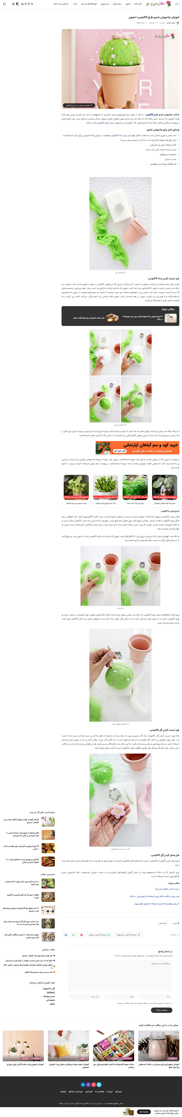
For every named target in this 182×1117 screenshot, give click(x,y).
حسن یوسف (49, 996)
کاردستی (162, 23)
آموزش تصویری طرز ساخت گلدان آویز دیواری (25, 1064)
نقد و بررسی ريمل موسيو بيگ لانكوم (38, 972)
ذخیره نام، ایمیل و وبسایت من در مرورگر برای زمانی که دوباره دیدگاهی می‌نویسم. (143, 1003)
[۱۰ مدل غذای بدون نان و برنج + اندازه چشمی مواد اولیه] (48, 884)
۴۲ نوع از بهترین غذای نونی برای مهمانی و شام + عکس (21, 848)
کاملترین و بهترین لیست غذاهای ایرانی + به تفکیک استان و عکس (22, 861)
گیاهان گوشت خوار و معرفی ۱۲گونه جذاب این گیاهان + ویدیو (21, 821)
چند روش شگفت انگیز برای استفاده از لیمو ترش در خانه (154, 896)
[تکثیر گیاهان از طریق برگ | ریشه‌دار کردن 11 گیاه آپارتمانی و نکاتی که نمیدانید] (48, 835)
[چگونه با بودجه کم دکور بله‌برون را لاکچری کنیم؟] (48, 897)
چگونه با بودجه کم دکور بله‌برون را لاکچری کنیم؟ (23, 896)
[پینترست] (29, 4)
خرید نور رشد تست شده (135, 503)
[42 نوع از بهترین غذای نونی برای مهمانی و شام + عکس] (48, 848)
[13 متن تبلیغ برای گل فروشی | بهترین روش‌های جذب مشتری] (48, 910)
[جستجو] (4, 4)
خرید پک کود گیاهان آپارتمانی (164, 503)
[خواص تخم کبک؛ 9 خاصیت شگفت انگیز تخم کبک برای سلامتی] (48, 937)
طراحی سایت (74, 1103)
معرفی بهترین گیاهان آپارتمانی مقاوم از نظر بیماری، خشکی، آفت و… (27, 966)
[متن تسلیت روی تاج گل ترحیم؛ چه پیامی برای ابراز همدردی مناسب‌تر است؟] (48, 923)
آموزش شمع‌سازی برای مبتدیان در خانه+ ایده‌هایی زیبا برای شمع (158, 1066)
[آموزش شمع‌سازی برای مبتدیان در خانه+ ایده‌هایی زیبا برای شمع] (158, 1045)
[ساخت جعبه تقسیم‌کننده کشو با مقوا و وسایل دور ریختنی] (113, 1045)
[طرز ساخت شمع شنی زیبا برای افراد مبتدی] (91, 318)
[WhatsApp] (73, 935)
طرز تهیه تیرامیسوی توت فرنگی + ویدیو (37, 955)
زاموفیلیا (51, 992)
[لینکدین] (22, 4)
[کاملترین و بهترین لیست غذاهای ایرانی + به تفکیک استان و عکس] (48, 861)
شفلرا (52, 1004)
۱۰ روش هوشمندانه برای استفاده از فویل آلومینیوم (157, 904)
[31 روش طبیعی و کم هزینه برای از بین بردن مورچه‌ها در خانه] (149, 318)
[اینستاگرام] (26, 4)
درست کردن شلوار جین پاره (167, 889)
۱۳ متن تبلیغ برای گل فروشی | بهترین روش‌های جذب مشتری (21, 910)
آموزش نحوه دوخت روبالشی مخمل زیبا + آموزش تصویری (69, 1066)
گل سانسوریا (49, 989)
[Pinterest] (81, 935)
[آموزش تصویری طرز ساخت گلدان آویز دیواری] (23, 1045)
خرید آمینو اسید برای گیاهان (76, 503)
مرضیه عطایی (171, 23)
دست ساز (162, 923)
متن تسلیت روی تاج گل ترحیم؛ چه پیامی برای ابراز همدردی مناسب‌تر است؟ (21, 923)
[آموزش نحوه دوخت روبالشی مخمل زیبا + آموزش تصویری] (68, 1045)
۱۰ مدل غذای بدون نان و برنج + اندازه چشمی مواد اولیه (22, 883)
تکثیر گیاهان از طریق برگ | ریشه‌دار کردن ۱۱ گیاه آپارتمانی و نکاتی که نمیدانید (22, 834)
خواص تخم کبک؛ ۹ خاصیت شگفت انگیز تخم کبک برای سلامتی (22, 936)
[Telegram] (65, 935)
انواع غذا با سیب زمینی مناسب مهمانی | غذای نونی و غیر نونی (28, 960)
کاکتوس (149, 115)
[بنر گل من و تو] (137, 448)
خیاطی (82, 1058)
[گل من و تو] (158, 4)
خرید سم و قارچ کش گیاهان (106, 503)
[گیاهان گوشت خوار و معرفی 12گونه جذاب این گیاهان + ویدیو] (48, 822)
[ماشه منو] (175, 4)
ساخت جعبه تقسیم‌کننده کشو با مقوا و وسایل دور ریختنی (113, 1066)
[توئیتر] (32, 4)
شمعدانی (50, 1000)
